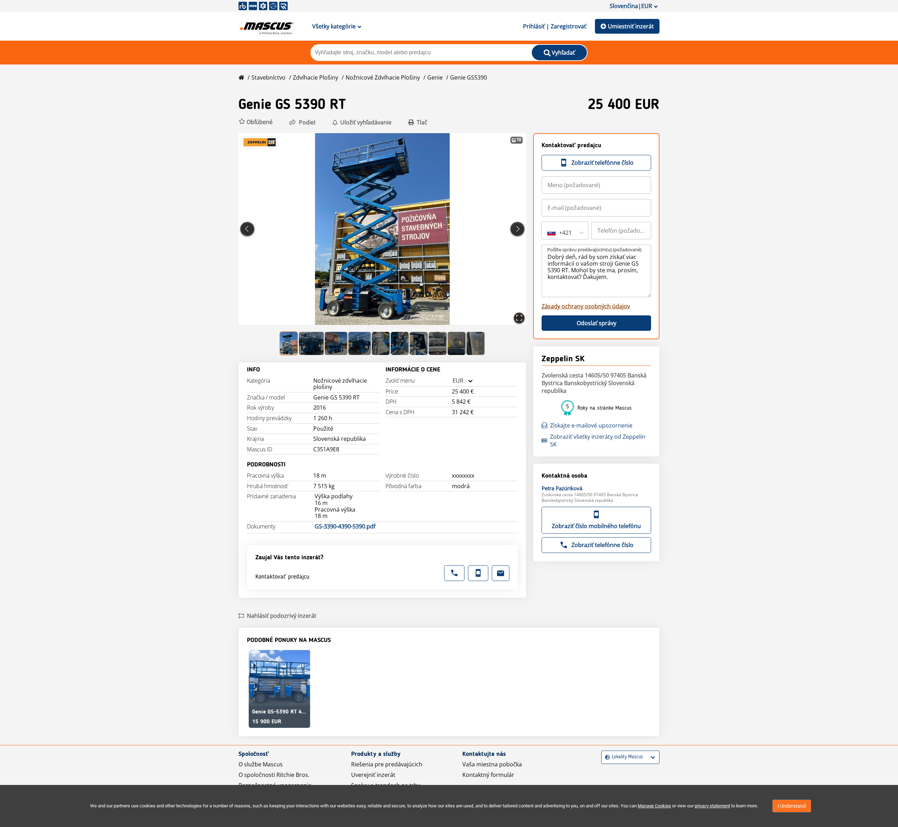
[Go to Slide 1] (289, 343)
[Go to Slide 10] (476, 343)
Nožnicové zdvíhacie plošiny (383, 77)
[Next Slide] (517, 229)
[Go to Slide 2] (311, 343)
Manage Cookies (654, 805)
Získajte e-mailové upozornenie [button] (591, 425)
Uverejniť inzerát (373, 775)
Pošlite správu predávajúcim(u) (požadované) (594, 249)
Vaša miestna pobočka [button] (492, 764)
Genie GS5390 (468, 77)
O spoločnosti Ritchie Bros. (274, 775)
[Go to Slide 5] (381, 343)
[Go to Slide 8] (438, 343)
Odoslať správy (596, 323)
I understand (792, 806)
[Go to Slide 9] (457, 343)
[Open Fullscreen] (519, 318)
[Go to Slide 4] (359, 343)
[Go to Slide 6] (400, 343)
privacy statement (712, 805)
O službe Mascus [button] (261, 764)
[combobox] (452, 380)
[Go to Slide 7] (419, 343)
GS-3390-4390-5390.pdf (345, 526)
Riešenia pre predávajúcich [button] (386, 764)
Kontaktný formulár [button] (488, 775)
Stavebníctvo (269, 77)
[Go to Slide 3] (336, 343)
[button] (256, 122)
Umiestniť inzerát (631, 26)
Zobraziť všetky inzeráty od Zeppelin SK (597, 440)
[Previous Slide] (247, 229)
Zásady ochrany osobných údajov (586, 306)
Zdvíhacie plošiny (315, 77)
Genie (435, 77)
